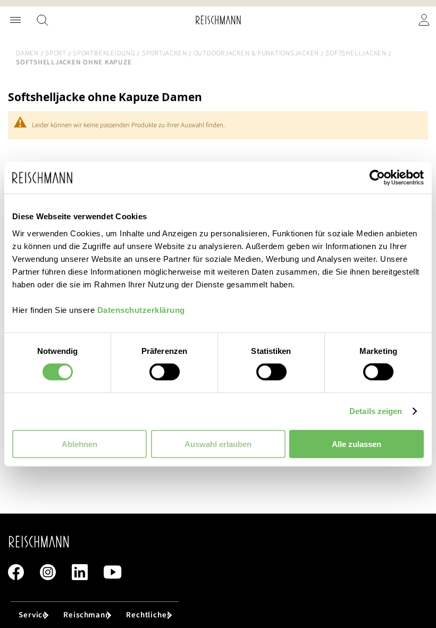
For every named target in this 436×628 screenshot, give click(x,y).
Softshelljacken (355, 53)
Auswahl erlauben (218, 443)
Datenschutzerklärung (141, 309)
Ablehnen (79, 443)
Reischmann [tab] (86, 615)
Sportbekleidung (104, 53)
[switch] (164, 373)
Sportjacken (164, 53)
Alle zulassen (356, 443)
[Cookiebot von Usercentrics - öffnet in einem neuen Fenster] (377, 178)
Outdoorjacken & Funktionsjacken (257, 53)
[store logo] (218, 20)
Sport (55, 53)
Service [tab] (33, 615)
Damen (27, 53)
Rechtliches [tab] (148, 615)
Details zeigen (375, 411)
